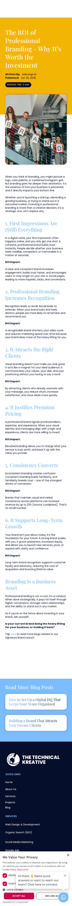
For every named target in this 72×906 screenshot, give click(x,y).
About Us (10, 789)
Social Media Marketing (19, 842)
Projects (10, 802)
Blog (7, 807)
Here (13, 634)
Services (10, 796)
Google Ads (12, 850)
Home (9, 782)
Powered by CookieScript (16, 902)
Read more (22, 869)
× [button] (68, 855)
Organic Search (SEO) (18, 832)
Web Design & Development (22, 824)
